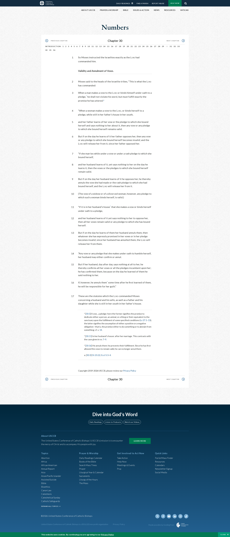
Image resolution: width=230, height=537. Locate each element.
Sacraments (84, 476)
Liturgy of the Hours (88, 479)
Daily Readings (123, 3)
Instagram (180, 516)
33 (178, 46)
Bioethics (45, 486)
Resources (160, 461)
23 (139, 46)
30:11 (88, 336)
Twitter (157, 516)
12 (96, 46)
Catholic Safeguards (50, 501)
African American (49, 465)
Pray (119, 468)
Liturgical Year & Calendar (91, 472)
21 (132, 46)
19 (124, 46)
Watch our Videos (132, 422)
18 (120, 46)
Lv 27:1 (143, 320)
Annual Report (48, 468)
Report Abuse (158, 3)
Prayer (82, 468)
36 (54, 50)
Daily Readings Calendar (133, 3)
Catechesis (46, 494)
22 (136, 46)
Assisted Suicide (48, 479)
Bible (43, 483)
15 (108, 46)
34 (46, 50)
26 (151, 46)
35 (50, 50)
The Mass (83, 483)
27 (155, 46)
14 (104, 46)
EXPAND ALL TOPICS (49, 506)
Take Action (122, 458)
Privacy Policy (129, 370)
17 (116, 46)
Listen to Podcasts (113, 422)
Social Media (161, 472)
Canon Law (46, 490)
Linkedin (174, 516)
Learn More (140, 441)
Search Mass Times (88, 465)
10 (89, 46)
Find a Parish (142, 3)
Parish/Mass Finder (164, 458)
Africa (44, 461)
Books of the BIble (87, 461)
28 (159, 46)
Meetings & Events (126, 465)
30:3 (88, 313)
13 (100, 46)
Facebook (163, 516)
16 (112, 46)
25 (147, 46)
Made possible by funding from (161, 525)
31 (171, 46)
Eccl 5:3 (104, 355)
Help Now (174, 3)
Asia (43, 472)
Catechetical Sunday (50, 497)
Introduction (53, 46)
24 (143, 46)
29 (163, 46)
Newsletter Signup (163, 468)
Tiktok (186, 516)
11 (93, 46)
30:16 (88, 345)
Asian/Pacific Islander (51, 476)
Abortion (45, 458)
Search (185, 3)
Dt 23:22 (96, 355)
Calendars (160, 465)
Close (223, 534)
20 (128, 46)
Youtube (169, 516)
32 (175, 46)
